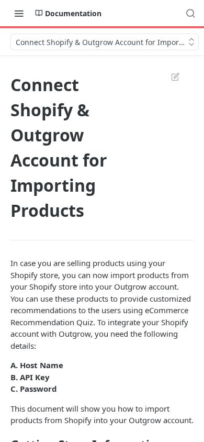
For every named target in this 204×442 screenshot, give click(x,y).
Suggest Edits (170, 76)
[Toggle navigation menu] (18, 13)
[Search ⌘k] (190, 13)
